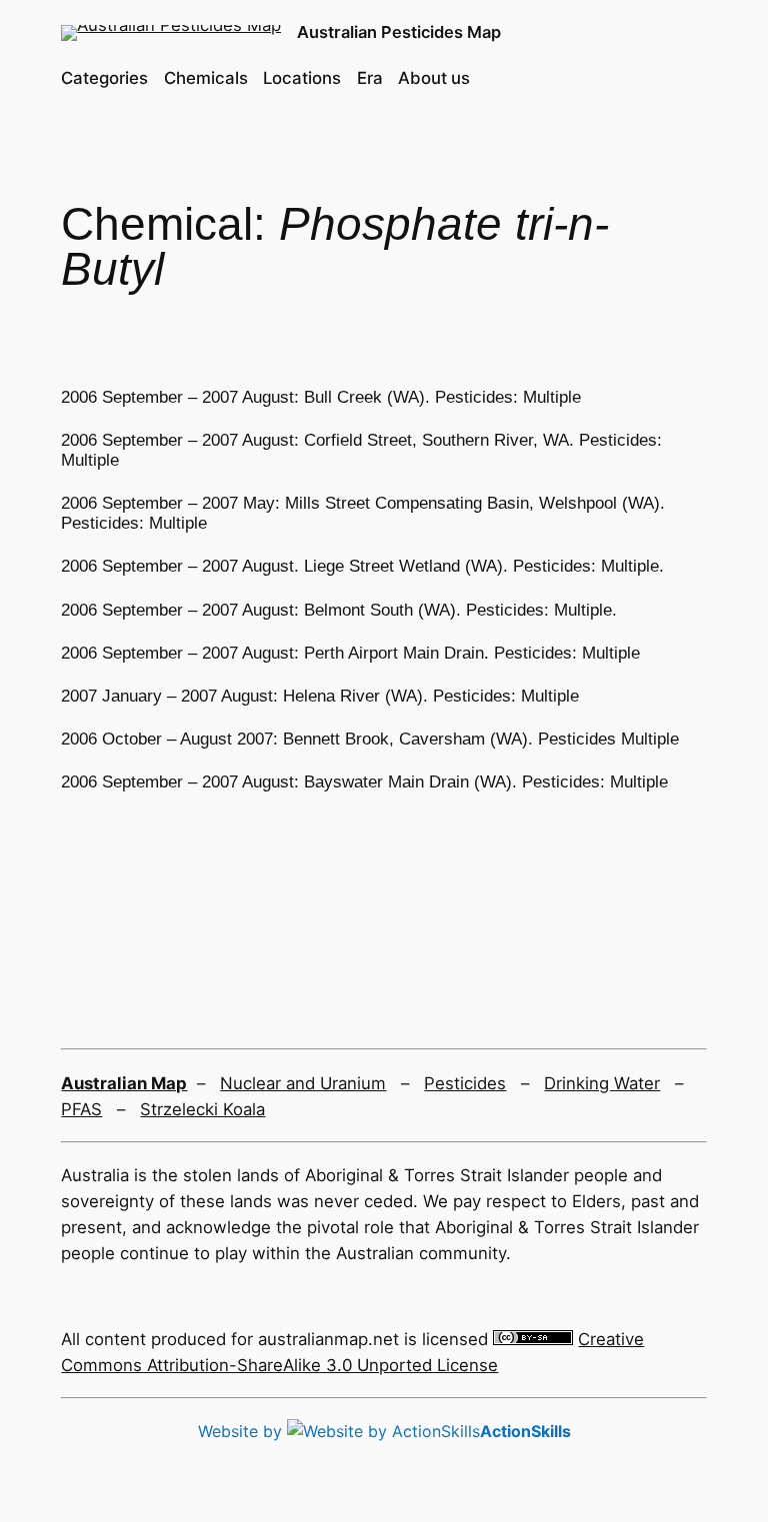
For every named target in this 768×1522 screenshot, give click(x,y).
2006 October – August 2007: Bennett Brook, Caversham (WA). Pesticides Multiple (370, 739)
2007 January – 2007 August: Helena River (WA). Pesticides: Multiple (320, 696)
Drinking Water (602, 1083)
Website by (384, 1431)
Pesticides (465, 1083)
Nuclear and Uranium (303, 1083)
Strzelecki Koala (202, 1109)
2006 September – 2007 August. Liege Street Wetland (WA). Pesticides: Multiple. (362, 566)
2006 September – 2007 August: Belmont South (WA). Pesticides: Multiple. (339, 610)
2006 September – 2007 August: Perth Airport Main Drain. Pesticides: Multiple (350, 653)
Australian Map (124, 1083)
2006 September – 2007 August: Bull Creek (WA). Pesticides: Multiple (321, 397)
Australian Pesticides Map (399, 32)
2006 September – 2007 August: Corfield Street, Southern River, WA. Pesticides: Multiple (361, 450)
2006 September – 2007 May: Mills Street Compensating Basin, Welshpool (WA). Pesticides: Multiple (363, 513)
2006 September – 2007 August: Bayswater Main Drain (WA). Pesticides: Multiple (364, 781)
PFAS (81, 1109)
